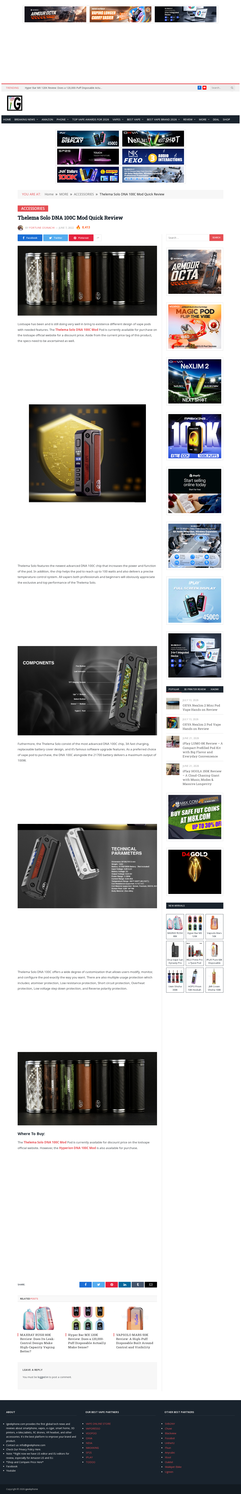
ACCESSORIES (33, 208)
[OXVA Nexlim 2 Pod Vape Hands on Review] (172, 722)
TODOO (90, 1462)
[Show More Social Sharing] (97, 237)
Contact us (12, 1445)
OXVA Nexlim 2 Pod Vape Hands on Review (202, 726)
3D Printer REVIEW (195, 689)
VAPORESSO (93, 1428)
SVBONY (170, 1423)
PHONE (61, 119)
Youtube (11, 1470)
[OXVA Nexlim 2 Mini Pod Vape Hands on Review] (172, 703)
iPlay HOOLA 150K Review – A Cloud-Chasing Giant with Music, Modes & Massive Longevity (202, 777)
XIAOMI (215, 689)
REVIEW (187, 119)
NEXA (89, 1443)
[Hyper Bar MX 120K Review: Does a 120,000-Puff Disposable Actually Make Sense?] (87, 1318)
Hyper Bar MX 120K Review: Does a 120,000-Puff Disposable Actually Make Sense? (87, 1341)
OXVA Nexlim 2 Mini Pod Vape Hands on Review (201, 707)
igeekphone (31, 1489)
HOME (7, 119)
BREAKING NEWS (24, 119)
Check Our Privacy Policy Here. (23, 1449)
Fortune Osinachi (42, 227)
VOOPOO (91, 1433)
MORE (202, 119)
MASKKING (92, 1447)
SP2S (89, 1452)
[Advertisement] (120, 53)
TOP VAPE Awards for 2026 (90, 119)
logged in (43, 1377)
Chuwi (168, 1428)
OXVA (89, 1438)
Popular (174, 689)
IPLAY (89, 1457)
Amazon (47, 119)
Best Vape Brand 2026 (162, 119)
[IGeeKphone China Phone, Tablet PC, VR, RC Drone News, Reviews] (14, 103)
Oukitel (169, 1462)
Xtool (168, 1457)
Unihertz (169, 1443)
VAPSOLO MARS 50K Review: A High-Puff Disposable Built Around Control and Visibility (64, 87)
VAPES (116, 119)
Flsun (168, 1447)
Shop (226, 119)
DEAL (216, 119)
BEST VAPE (133, 119)
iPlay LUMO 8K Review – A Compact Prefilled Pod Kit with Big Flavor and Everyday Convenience (203, 749)
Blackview (170, 1433)
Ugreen (169, 1471)
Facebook (11, 1466)
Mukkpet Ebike (173, 1467)
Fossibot (170, 1438)
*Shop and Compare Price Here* (25, 1462)
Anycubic (170, 1452)
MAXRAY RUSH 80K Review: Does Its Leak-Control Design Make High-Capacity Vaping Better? (37, 1343)
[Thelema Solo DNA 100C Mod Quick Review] (87, 281)
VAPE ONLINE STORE (98, 1423)
